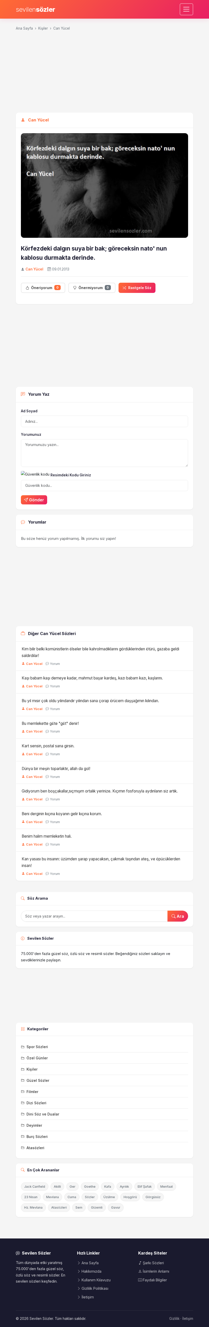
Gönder (36, 499)
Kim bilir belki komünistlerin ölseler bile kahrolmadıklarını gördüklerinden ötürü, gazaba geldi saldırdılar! (100, 652)
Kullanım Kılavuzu (96, 1280)
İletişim (88, 1297)
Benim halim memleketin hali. (47, 836)
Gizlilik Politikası (95, 1288)
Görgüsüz (153, 1197)
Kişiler (43, 28)
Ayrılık (124, 1186)
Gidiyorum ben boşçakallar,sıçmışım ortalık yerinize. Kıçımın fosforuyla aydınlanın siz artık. (100, 791)
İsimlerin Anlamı (156, 1271)
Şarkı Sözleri (153, 1263)
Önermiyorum (94, 288)
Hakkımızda (91, 1271)
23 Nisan (30, 1197)
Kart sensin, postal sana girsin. (48, 745)
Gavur (115, 1207)
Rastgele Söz (139, 288)
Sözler (90, 1197)
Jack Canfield (34, 1186)
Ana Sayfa (24, 28)
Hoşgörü (130, 1197)
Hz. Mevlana (33, 1207)
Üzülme (109, 1197)
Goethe (90, 1186)
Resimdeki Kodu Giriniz (70, 475)
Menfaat (166, 1186)
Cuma (72, 1197)
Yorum (55, 664)
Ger (72, 1186)
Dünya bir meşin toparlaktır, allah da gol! (56, 768)
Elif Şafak (145, 1186)
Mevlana (52, 1197)
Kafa (107, 1186)
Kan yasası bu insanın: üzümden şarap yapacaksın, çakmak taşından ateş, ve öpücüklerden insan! (101, 862)
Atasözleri (59, 1207)
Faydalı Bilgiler (155, 1280)
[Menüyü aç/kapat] (186, 9)
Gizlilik (174, 1319)
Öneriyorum (45, 288)
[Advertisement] (104, 74)
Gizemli (96, 1207)
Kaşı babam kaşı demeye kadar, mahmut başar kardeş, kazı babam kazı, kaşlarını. (92, 678)
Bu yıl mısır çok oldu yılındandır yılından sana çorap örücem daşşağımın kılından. (90, 700)
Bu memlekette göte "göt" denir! (50, 723)
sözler (35, 9)
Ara (180, 916)
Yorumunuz (31, 434)
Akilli (57, 1186)
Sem (78, 1207)
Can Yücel (61, 28)
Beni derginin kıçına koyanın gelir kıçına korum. (62, 813)
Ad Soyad (29, 411)
